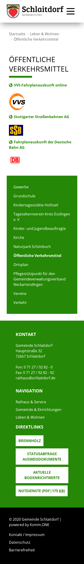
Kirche (18, 237)
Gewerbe (21, 186)
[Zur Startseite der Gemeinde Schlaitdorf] (35, 11)
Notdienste (41, 490)
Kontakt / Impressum (27, 534)
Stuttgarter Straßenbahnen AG (41, 116)
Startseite (17, 33)
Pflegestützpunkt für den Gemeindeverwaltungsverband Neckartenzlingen (39, 279)
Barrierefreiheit (22, 550)
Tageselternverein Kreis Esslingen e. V (41, 217)
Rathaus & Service (31, 401)
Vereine (19, 293)
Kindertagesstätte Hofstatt (35, 205)
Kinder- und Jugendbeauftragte (39, 228)
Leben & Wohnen (44, 33)
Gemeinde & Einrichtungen (38, 409)
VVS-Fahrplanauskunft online (40, 85)
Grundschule (24, 195)
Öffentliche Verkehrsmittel (37, 255)
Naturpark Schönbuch (32, 246)
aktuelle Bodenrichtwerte (42, 475)
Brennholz (29, 440)
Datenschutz (19, 542)
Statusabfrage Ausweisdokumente (42, 456)
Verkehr (20, 302)
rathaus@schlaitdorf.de (35, 377)
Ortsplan (20, 264)
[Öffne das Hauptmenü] (70, 11)
